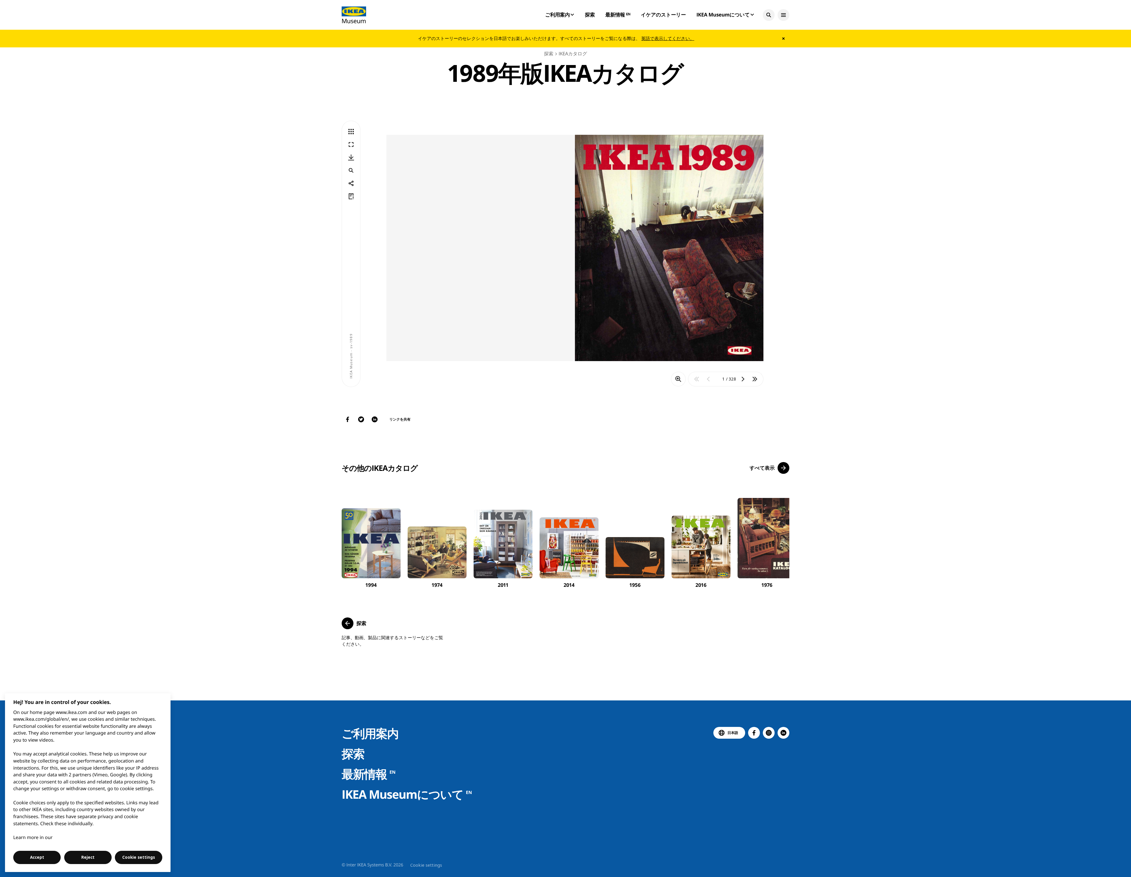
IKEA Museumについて (407, 794)
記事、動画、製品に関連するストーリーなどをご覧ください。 (392, 641)
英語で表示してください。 (667, 38)
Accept (37, 857)
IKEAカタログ (572, 53)
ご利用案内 (370, 733)
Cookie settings (426, 865)
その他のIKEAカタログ (380, 468)
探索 (590, 14)
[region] (88, 782)
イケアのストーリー (663, 14)
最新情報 (369, 774)
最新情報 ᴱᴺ (617, 14)
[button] (769, 15)
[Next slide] (778, 538)
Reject (88, 857)
